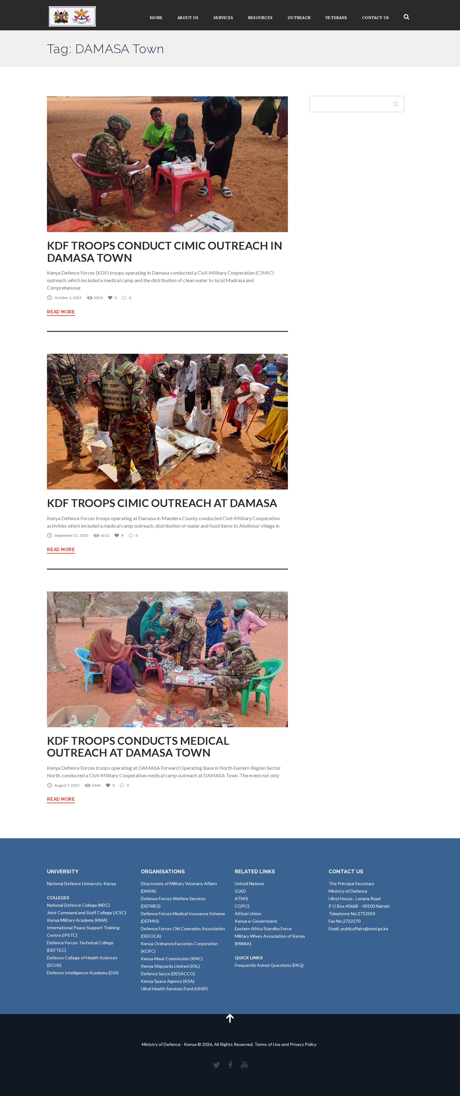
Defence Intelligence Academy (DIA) (83, 972)
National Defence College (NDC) (78, 905)
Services (223, 17)
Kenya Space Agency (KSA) (167, 981)
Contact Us (375, 17)
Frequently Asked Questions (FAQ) (269, 965)
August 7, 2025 (66, 785)
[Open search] (406, 17)
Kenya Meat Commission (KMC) (172, 958)
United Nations (249, 883)
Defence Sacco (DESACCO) (168, 973)
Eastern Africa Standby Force (263, 928)
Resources (260, 17)
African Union (248, 913)
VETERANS (336, 17)
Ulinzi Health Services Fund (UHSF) (174, 988)
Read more (61, 311)
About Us (187, 17)
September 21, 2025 (71, 535)
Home (156, 17)
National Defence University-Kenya (81, 883)
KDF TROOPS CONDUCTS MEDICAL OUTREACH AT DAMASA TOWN (138, 746)
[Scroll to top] (230, 1018)
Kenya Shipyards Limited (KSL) (170, 966)
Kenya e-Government (256, 921)
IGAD (240, 891)
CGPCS (242, 906)
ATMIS (241, 898)
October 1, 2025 (68, 297)
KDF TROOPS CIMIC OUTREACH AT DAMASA (162, 502)
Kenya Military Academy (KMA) (77, 920)
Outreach (299, 17)
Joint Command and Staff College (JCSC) (86, 912)
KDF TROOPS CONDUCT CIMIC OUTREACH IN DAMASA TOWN (164, 251)
